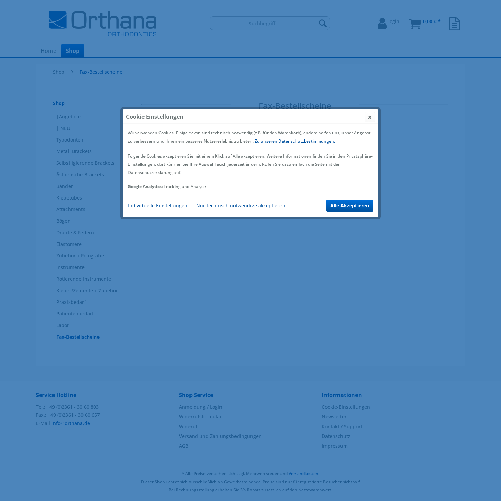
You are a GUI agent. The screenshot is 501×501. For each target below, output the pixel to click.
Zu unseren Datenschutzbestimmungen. (295, 141)
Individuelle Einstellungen (157, 205)
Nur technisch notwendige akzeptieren (240, 205)
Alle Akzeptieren (349, 205)
